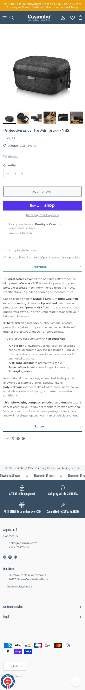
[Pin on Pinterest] (23, 438)
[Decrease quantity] (7, 173)
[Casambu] (39, 17)
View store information (21, 233)
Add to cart (42, 191)
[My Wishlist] (71, 17)
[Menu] (4, 17)
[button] (19, 145)
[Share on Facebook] (18, 438)
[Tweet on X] (12, 438)
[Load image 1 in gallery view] (42, 66)
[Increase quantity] (23, 173)
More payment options (42, 215)
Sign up (13, 3)
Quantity (9, 165)
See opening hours (19, 586)
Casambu (16, 676)
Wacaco (13, 156)
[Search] (13, 17)
